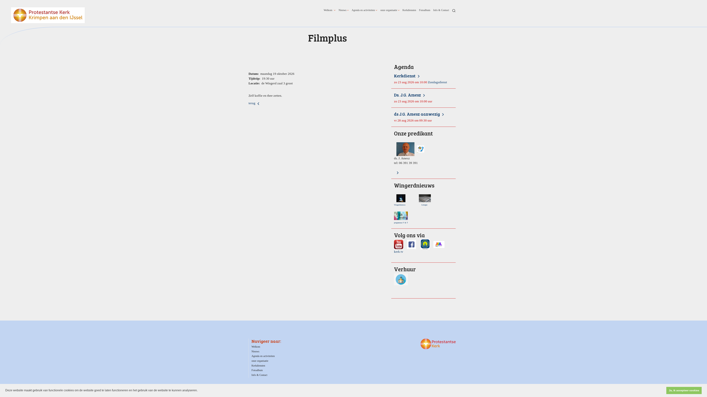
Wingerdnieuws (400, 205)
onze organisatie (388, 10)
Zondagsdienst (420, 78)
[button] (198, 390)
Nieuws (342, 10)
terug (252, 103)
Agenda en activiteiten (363, 10)
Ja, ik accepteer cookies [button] (684, 390)
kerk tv (398, 251)
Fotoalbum (424, 10)
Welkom (328, 10)
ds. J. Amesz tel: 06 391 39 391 (413, 147)
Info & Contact (441, 10)
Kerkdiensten (409, 10)
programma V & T (401, 223)
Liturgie (425, 205)
